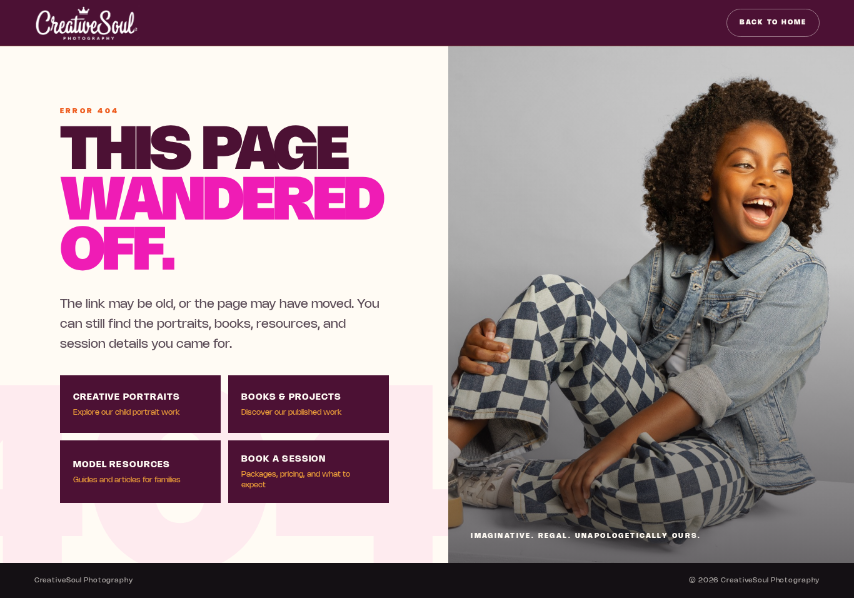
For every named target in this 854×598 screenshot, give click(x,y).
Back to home (773, 22)
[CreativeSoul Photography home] (86, 23)
